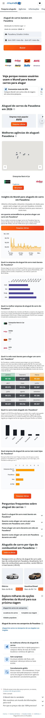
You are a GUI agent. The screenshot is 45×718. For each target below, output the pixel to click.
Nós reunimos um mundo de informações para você (19, 701)
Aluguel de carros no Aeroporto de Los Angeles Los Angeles (20, 629)
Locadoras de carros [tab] (10, 613)
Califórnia (37, 714)
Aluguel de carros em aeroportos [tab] (15, 608)
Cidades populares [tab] (10, 618)
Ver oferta (19, 589)
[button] (3, 3)
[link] (19, 124)
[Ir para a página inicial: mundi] (14, 3)
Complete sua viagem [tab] (29, 613)
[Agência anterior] (5, 167)
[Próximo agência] (40, 167)
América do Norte (15, 714)
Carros (5, 714)
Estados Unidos (26, 714)
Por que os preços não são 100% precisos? (20, 705)
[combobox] (15, 26)
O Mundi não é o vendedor (13, 697)
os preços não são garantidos (11, 691)
